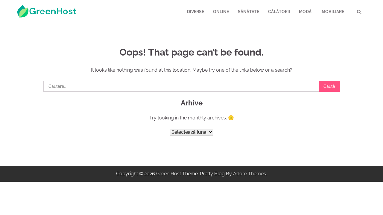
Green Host (168, 173)
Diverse (195, 11)
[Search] (359, 11)
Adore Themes (249, 173)
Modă (305, 11)
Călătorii (279, 11)
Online (221, 11)
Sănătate (248, 11)
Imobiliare (332, 11)
